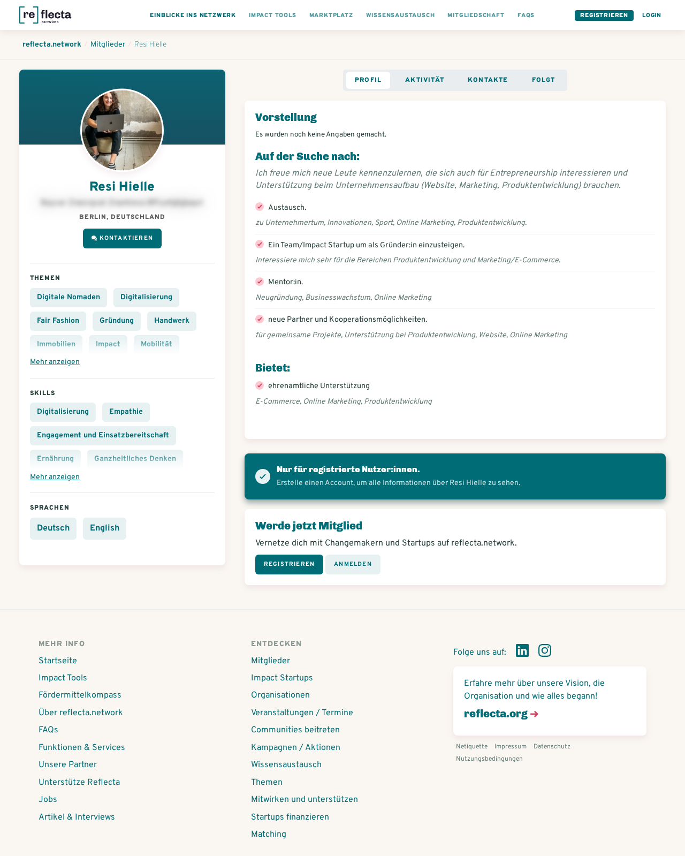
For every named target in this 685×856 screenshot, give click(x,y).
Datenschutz (552, 747)
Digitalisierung (146, 297)
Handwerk (171, 320)
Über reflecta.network (81, 713)
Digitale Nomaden (68, 297)
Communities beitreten (295, 730)
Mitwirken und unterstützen (304, 799)
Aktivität (424, 80)
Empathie (126, 411)
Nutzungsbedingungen (489, 759)
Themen (267, 782)
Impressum (510, 747)
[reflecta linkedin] (522, 652)
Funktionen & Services (82, 748)
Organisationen (280, 695)
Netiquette (472, 747)
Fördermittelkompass (80, 695)
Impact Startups (282, 678)
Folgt (543, 80)
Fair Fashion (58, 320)
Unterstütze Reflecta (79, 782)
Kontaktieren (126, 238)
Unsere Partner (68, 765)
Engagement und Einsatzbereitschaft (103, 435)
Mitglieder (270, 661)
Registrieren (604, 15)
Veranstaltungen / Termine (302, 713)
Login (651, 15)
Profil (368, 80)
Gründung (117, 320)
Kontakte (488, 80)
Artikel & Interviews (77, 817)
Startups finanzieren (290, 817)
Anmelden (353, 564)
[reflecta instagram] (544, 652)
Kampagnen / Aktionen (295, 748)
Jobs (48, 799)
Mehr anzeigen (55, 362)
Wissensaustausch (286, 765)
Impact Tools (63, 678)
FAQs (48, 730)
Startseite (58, 661)
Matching (268, 834)
